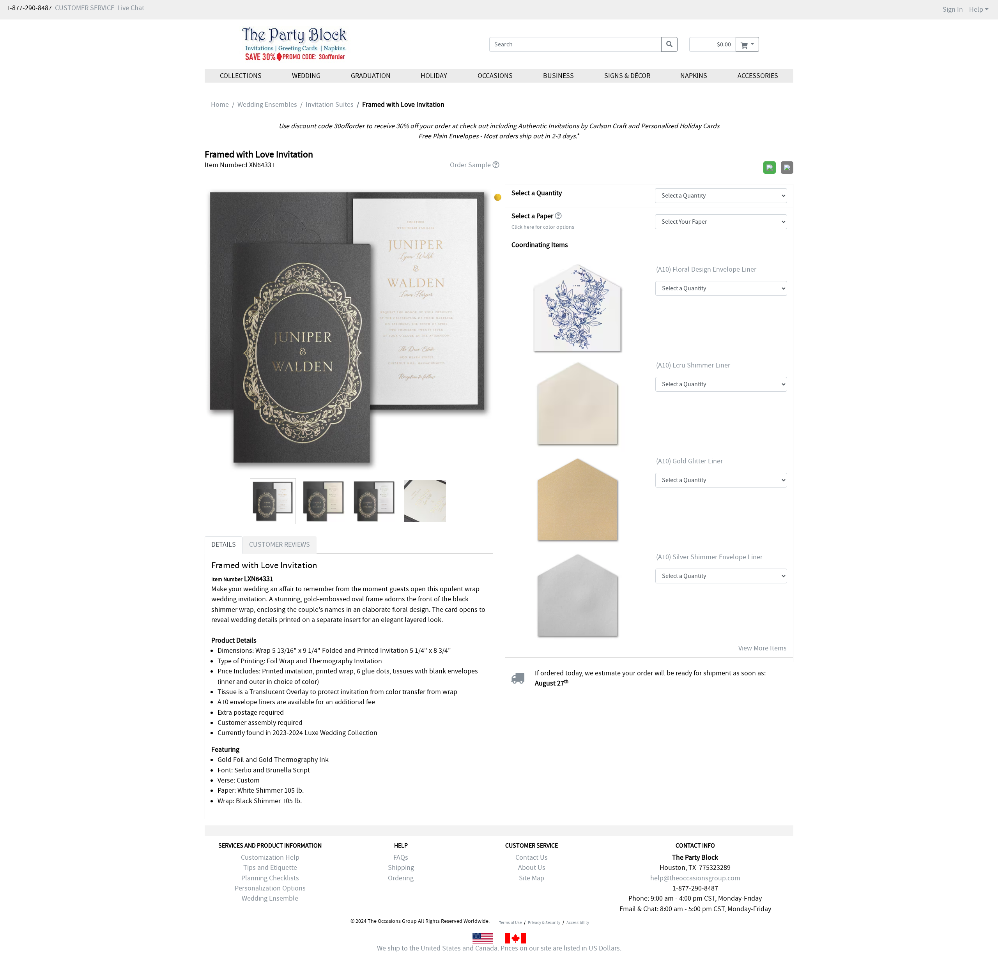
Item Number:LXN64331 (240, 165)
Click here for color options (542, 227)
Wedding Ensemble (270, 898)
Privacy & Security (544, 922)
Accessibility (577, 922)
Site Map (531, 878)
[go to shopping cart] (747, 44)
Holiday (434, 75)
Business (558, 75)
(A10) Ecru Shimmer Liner (693, 365)
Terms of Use (510, 922)
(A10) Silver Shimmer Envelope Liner (709, 557)
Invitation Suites (330, 104)
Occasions (495, 75)
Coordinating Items (539, 244)
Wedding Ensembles (267, 104)
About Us (531, 867)
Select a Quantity (536, 193)
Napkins (693, 75)
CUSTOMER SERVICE (84, 8)
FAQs (400, 857)
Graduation (370, 75)
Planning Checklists (270, 878)
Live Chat (130, 8)
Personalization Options (270, 888)
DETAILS (223, 544)
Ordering (401, 878)
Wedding (306, 75)
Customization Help (270, 857)
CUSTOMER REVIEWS (279, 544)
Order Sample (470, 165)
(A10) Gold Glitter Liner (689, 461)
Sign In (953, 9)
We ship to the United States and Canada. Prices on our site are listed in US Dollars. (499, 948)
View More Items (762, 648)
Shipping (401, 867)
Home (220, 104)
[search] (669, 44)
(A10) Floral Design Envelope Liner (706, 269)
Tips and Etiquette (270, 867)
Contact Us (531, 857)
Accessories (758, 75)
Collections (241, 75)
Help (976, 9)
